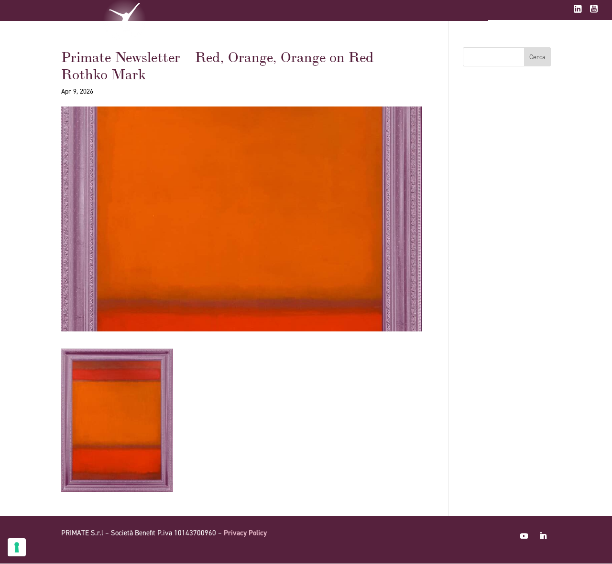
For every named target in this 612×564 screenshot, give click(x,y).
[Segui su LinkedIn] (543, 535)
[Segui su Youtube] (524, 535)
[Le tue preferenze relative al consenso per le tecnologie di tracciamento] (17, 547)
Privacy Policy (245, 533)
